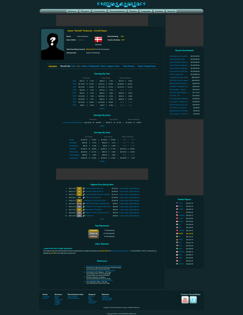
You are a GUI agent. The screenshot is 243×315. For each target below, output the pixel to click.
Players (57, 296)
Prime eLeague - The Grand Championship (183, 114)
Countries (57, 302)
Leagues (57, 301)
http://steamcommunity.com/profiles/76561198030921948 (103, 266)
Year (73, 66)
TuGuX (180, 218)
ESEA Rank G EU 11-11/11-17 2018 (95, 200)
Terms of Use (92, 301)
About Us (91, 296)
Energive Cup (89, 215)
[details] (102, 108)
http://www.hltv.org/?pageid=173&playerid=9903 (100, 270)
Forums (45, 298)
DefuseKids (72, 143)
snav (179, 227)
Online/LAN (94, 66)
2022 (74, 84)
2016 (74, 102)
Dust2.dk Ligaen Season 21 (94, 191)
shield (180, 257)
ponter (180, 248)
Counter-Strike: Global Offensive (73, 122)
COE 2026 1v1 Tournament (178, 107)
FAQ (89, 298)
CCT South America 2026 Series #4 (180, 98)
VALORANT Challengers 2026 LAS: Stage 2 (183, 86)
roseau (180, 221)
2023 (74, 81)
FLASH (180, 209)
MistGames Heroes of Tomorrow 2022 (97, 212)
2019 (74, 93)
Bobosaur (181, 251)
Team (102, 66)
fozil (179, 242)
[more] (102, 219)
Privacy (90, 299)
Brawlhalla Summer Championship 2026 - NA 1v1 (185, 111)
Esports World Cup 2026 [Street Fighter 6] (182, 71)
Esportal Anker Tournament (93, 209)
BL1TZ (180, 203)
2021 (74, 87)
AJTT (180, 245)
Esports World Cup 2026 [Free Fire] (180, 65)
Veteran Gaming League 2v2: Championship (183, 104)
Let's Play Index (107, 299)
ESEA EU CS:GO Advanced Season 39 (98, 206)
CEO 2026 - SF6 (175, 95)
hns (179, 236)
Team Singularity (74, 155)
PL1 (179, 261)
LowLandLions (73, 146)
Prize (117, 66)
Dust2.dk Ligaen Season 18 (94, 188)
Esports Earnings (107, 298)
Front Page (46, 296)
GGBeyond (105, 296)
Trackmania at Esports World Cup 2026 (182, 77)
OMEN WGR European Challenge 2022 (97, 203)
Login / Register (72, 296)
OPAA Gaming (73, 152)
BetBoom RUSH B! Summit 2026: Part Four (183, 83)
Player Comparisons (147, 66)
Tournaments (59, 299)
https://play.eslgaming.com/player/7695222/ (99, 280)
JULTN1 (181, 264)
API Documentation (73, 298)
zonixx (180, 239)
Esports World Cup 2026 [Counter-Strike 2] (183, 62)
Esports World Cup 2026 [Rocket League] (182, 68)
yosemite (181, 230)
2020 (74, 90)
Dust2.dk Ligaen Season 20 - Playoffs (97, 194)
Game (84, 66)
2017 (74, 99)
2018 (74, 96)
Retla (180, 254)
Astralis (71, 139)
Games (57, 304)
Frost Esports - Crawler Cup (178, 101)
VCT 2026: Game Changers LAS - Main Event (184, 92)
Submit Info (91, 302)
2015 (74, 105)
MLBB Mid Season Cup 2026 (178, 56)
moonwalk (181, 215)
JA (179, 212)
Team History (128, 66)
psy (179, 224)
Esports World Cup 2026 (177, 59)
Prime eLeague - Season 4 (178, 89)
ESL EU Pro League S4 (93, 197)
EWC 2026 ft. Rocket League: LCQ (180, 80)
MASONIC (72, 149)
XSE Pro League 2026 (176, 74)
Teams (57, 298)
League (110, 66)
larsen (180, 206)
